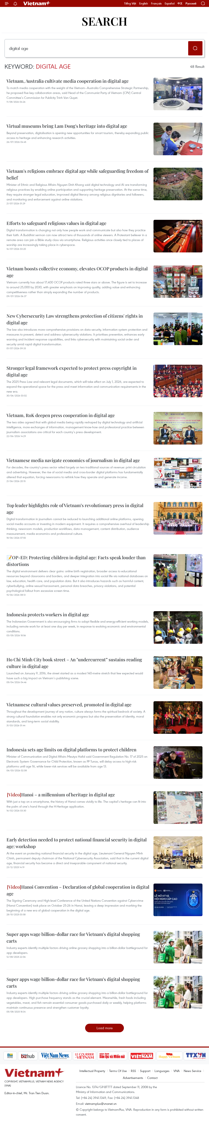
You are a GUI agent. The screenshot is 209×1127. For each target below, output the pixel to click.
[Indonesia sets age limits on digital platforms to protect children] (177, 762)
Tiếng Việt (130, 3)
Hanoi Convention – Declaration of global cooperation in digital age (78, 890)
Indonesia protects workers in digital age (48, 614)
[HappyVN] (156, 1056)
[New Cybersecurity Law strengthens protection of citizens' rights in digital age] (177, 329)
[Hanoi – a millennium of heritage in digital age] (177, 807)
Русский (191, 3)
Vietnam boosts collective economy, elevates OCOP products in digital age (77, 271)
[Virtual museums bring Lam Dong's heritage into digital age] (177, 139)
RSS (133, 1071)
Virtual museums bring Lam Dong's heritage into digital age (67, 126)
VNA (176, 1071)
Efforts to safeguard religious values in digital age (56, 223)
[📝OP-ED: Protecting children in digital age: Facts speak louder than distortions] (177, 570)
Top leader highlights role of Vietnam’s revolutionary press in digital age (75, 508)
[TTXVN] (182, 1056)
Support (145, 1071)
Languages (162, 1071)
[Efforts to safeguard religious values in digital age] (177, 236)
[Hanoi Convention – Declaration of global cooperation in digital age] (177, 900)
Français (156, 3)
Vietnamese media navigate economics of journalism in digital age (73, 460)
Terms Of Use (118, 1071)
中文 (180, 3)
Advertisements (133, 1078)
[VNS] (41, 1056)
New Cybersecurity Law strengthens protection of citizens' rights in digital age (75, 319)
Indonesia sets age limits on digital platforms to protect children (71, 749)
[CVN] (70, 1056)
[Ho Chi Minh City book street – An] (177, 672)
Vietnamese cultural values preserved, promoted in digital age (69, 704)
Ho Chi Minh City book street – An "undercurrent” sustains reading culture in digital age (74, 662)
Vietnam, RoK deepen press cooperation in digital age (61, 415)
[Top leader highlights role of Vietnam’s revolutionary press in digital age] (177, 518)
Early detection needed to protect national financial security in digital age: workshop (77, 842)
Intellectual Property (92, 1071)
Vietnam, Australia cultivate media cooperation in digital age (68, 81)
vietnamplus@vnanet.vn (101, 1104)
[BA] (128, 1056)
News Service (192, 1071)
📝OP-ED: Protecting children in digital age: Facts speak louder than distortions (76, 560)
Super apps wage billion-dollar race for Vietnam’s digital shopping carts (73, 937)
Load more (105, 1028)
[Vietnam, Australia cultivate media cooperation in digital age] (177, 94)
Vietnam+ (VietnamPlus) (37, 3)
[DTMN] (98, 1056)
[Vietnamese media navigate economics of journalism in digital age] (177, 473)
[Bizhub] (14, 1056)
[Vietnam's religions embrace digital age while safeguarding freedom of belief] (177, 184)
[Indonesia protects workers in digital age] (177, 627)
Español (170, 3)
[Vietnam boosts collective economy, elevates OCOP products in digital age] (177, 281)
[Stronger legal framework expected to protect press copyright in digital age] (177, 381)
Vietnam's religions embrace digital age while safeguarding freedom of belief (77, 174)
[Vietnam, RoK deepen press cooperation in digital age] (177, 428)
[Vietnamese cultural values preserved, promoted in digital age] (177, 717)
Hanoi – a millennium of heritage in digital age (68, 794)
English (143, 3)
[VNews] (201, 1056)
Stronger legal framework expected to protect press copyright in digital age (72, 371)
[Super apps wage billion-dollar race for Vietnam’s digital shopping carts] (177, 947)
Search (104, 21)
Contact (152, 1078)
